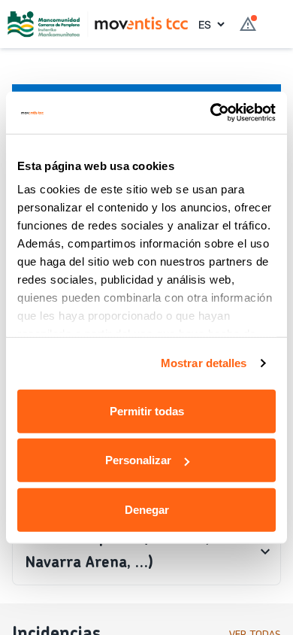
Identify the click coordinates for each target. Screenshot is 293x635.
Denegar (147, 509)
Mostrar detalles (204, 363)
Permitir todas (147, 410)
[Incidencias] (248, 24)
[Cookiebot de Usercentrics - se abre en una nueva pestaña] (211, 113)
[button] (146, 551)
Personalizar (138, 460)
